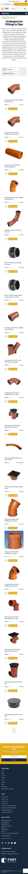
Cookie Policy (4, 803)
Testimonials (4, 786)
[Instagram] (8, 843)
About (2, 773)
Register (3, 782)
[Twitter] (5, 843)
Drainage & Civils (14, 16)
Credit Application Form (6, 812)
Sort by (5, 69)
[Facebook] (2, 843)
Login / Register (21, 4)
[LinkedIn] (15, 843)
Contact (3, 778)
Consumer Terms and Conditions (9, 807)
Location (3, 775)
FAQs (2, 771)
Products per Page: (8, 73)
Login (2, 780)
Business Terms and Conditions (8, 805)
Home (2, 16)
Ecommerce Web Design (19, 870)
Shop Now (5, 13)
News (2, 784)
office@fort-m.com (8, 838)
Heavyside (7, 16)
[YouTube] (12, 843)
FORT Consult (4, 797)
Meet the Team (4, 799)
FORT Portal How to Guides (7, 789)
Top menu (6, 4)
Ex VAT (18, 1)
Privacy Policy (4, 801)
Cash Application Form (6, 810)
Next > (14, 732)
